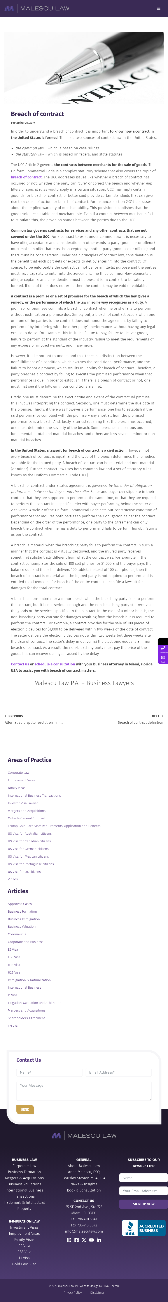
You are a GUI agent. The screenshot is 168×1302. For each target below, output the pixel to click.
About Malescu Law (84, 1166)
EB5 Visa (14, 957)
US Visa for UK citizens (24, 872)
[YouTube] (91, 1240)
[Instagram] (69, 1240)
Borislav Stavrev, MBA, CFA (84, 1178)
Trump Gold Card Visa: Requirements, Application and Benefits (54, 826)
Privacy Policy (73, 1293)
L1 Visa (12, 995)
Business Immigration (24, 919)
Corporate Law (18, 773)
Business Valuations (24, 1184)
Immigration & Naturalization (29, 980)
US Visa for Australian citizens (30, 834)
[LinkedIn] (98, 1240)
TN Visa (13, 1026)
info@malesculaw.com (84, 1231)
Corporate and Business (25, 942)
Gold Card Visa (24, 1264)
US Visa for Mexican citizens (28, 856)
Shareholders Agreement (26, 1018)
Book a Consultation (84, 1190)
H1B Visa (14, 965)
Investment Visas (24, 1227)
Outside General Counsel (26, 818)
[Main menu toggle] (159, 8)
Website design (89, 1286)
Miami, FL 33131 (83, 1213)
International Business (24, 987)
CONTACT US (84, 1200)
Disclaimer (97, 1293)
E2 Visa (13, 949)
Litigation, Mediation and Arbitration (34, 1003)
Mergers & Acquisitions (24, 1178)
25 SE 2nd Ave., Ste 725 (83, 1207)
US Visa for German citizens (28, 849)
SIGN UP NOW (143, 1204)
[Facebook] (76, 1240)
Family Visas (16, 788)
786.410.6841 (87, 1219)
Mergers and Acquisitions (27, 811)
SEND (25, 1109)
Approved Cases (20, 904)
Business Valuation (22, 927)
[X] (84, 1240)
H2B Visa (14, 972)
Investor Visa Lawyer (23, 803)
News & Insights (83, 1184)
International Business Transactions (34, 796)
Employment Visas (21, 780)
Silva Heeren (111, 1286)
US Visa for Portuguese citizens (31, 864)
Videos (13, 879)
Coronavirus (17, 934)
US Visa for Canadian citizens (29, 841)
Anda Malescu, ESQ (84, 1172)
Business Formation (22, 911)
